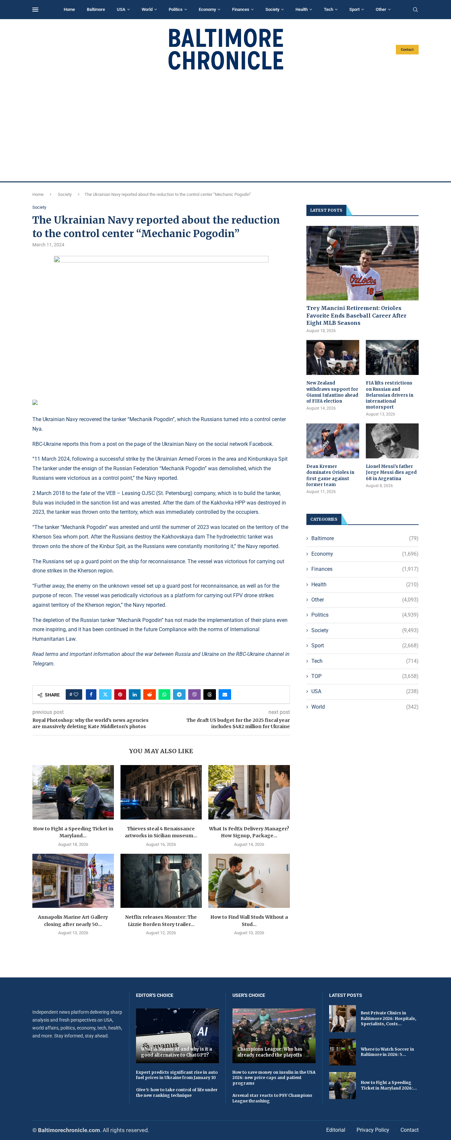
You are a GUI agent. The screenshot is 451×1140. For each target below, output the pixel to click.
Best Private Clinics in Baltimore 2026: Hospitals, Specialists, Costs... (388, 1018)
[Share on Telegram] (179, 694)
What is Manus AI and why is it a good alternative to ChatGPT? (176, 1052)
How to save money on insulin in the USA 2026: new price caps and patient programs (273, 1078)
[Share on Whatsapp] (164, 694)
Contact (407, 49)
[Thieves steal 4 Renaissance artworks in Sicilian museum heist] (161, 792)
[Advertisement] (225, 126)
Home (69, 9)
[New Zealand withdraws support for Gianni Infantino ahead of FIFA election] (332, 357)
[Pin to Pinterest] (120, 694)
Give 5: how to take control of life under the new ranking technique (177, 1092)
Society (272, 9)
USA (121, 9)
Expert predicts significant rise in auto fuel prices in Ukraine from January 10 (177, 1075)
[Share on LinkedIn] (135, 694)
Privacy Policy (373, 1130)
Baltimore (96, 9)
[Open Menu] (35, 10)
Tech (328, 9)
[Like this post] (76, 694)
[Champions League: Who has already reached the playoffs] (274, 1035)
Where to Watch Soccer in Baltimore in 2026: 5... (387, 1052)
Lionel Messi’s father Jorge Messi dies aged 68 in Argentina (391, 472)
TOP (365, 676)
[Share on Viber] (194, 694)
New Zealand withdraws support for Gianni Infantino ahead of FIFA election (332, 392)
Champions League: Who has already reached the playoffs (269, 1052)
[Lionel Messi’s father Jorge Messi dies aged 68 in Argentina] (392, 441)
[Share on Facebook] (91, 694)
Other (381, 9)
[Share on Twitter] (105, 694)
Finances (240, 9)
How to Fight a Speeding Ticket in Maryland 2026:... (389, 1085)
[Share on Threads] (209, 694)
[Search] (415, 10)
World (147, 9)
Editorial (335, 1130)
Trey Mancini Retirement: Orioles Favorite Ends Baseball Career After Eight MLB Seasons (356, 315)
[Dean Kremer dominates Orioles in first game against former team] (332, 441)
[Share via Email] (225, 694)
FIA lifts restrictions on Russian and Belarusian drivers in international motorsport (389, 395)
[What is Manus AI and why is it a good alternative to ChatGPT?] (177, 1035)
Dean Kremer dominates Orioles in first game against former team (330, 475)
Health (301, 9)
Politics (176, 9)
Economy (207, 9)
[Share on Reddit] (149, 694)
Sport (354, 9)
